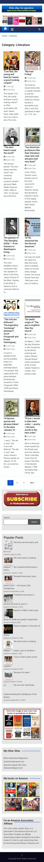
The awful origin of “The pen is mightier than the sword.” (32, 325)
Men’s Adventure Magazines (16, 758)
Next (32, 483)
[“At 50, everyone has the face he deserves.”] (32, 227)
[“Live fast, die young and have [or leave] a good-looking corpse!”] (11, 60)
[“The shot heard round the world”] (11, 136)
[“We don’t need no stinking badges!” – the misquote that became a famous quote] (8, 558)
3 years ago (31, 165)
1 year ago (10, 86)
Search (7, 517)
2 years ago (31, 78)
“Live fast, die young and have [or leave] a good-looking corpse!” (11, 77)
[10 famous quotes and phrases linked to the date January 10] (11, 407)
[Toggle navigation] (12, 29)
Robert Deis (10, 90)
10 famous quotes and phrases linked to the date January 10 (11, 424)
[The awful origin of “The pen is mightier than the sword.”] (32, 308)
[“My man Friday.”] (32, 60)
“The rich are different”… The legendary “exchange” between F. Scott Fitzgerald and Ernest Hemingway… (11, 331)
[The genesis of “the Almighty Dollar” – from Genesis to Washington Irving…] (11, 227)
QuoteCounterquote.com (14, 761)
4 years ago (10, 346)
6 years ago (10, 433)
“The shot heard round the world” (10, 150)
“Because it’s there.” (21, 672)
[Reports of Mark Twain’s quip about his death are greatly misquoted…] (8, 610)
